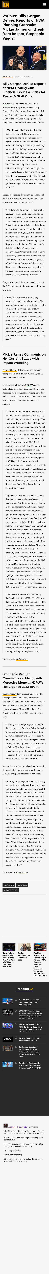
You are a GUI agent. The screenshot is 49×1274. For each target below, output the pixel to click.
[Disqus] (24, 1154)
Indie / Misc (8, 76)
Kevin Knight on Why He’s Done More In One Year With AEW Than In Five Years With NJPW (9, 960)
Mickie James (22, 885)
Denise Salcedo (10, 693)
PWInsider (7, 103)
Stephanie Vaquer (10, 890)
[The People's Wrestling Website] (6, 4)
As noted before (10, 369)
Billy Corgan (9, 885)
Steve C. (18, 76)
